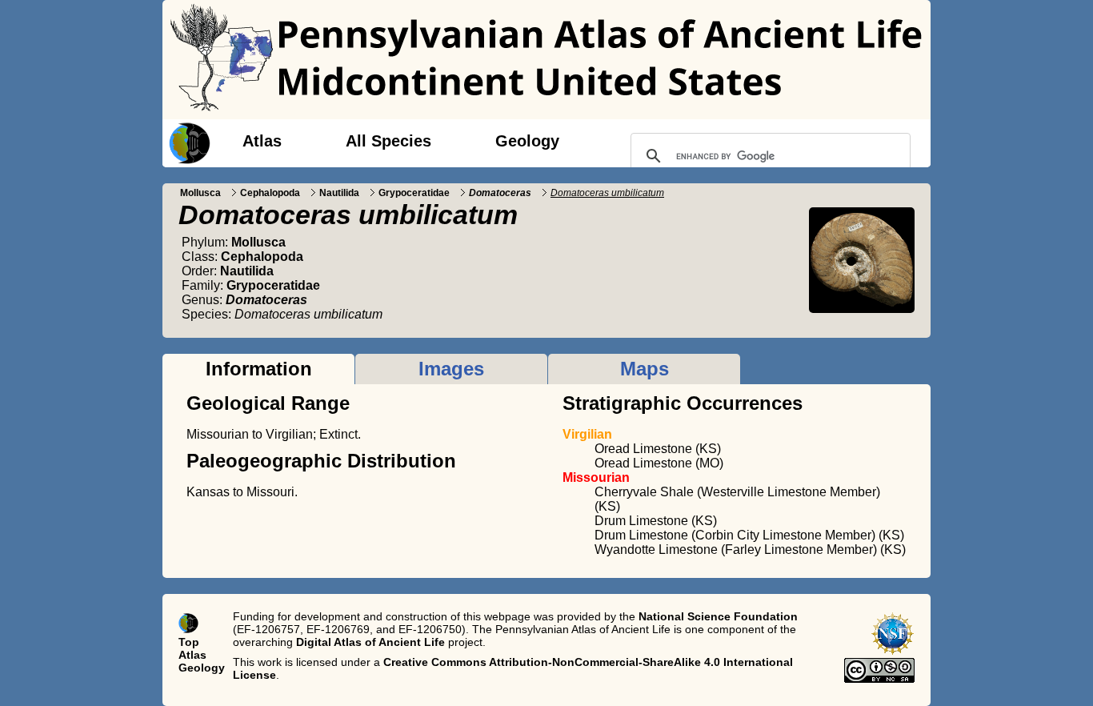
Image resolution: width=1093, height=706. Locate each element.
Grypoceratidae (414, 193)
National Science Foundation (718, 616)
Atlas (262, 141)
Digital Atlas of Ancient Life (370, 642)
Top (188, 642)
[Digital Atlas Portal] (186, 141)
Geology (527, 141)
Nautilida (339, 193)
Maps (644, 368)
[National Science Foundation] (893, 651)
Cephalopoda (270, 193)
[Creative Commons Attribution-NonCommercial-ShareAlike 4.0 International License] (879, 678)
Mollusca (200, 193)
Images (451, 368)
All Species (388, 141)
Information (259, 368)
